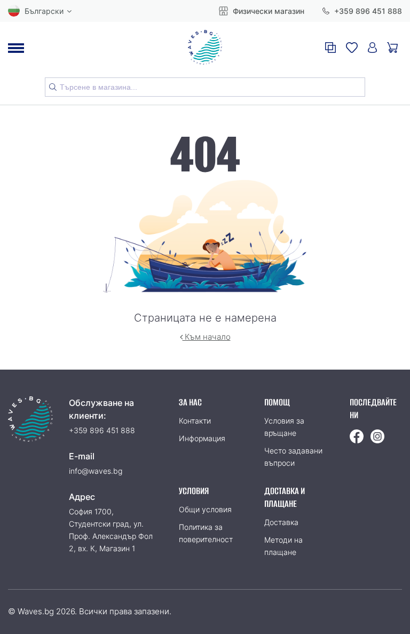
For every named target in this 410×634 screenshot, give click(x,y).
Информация (202, 438)
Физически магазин (267, 11)
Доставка (281, 522)
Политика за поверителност (206, 533)
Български (44, 11)
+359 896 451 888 (367, 11)
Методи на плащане (283, 546)
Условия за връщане (284, 427)
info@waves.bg (95, 471)
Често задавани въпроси (293, 456)
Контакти (195, 421)
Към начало (207, 336)
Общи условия (205, 509)
